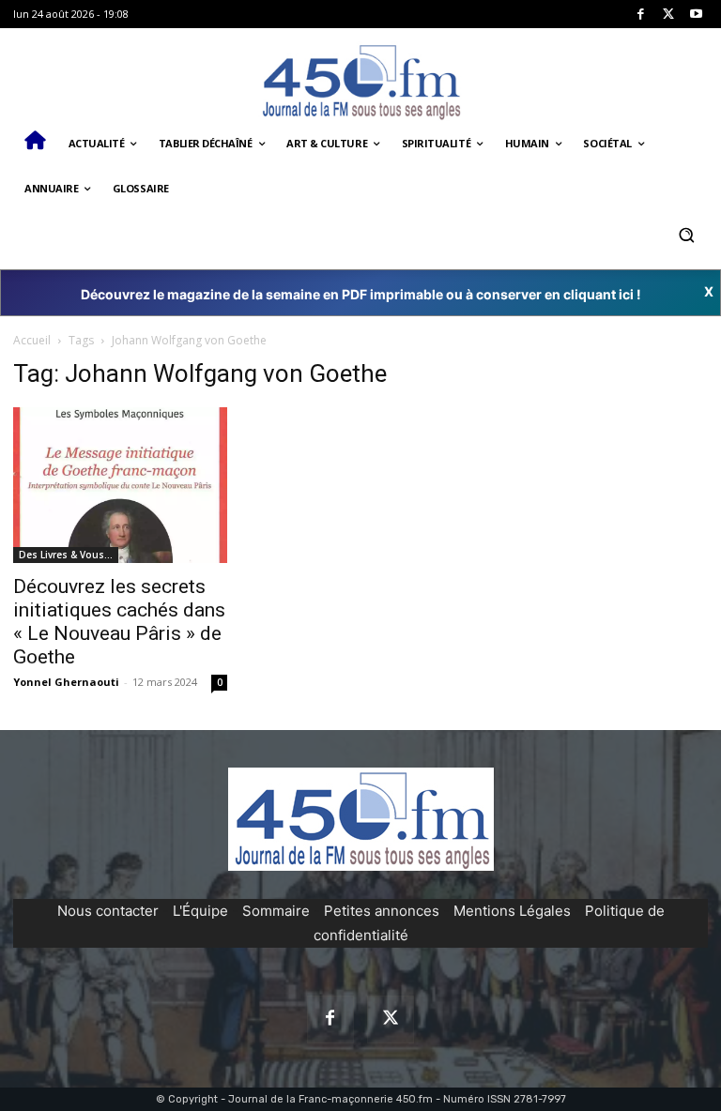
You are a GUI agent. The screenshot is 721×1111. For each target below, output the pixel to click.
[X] (669, 14)
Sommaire (276, 911)
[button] (686, 234)
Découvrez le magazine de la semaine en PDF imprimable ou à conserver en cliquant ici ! (361, 294)
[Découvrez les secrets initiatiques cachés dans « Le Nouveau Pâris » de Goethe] (120, 485)
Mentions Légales (512, 911)
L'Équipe (200, 911)
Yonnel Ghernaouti (66, 682)
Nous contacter (108, 911)
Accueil (32, 340)
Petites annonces (381, 911)
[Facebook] (640, 14)
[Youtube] (696, 14)
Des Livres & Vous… (66, 554)
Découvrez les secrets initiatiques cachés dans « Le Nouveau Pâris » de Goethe (119, 621)
